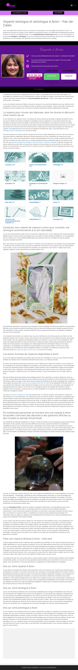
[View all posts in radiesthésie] (39, 212)
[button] (71, 5)
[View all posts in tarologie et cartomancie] (39, 176)
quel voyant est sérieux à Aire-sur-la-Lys (25, 349)
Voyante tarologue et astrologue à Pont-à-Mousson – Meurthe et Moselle (33, 142)
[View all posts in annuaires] (15, 176)
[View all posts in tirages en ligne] (62, 176)
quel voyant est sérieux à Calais (19, 394)
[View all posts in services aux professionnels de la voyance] (15, 212)
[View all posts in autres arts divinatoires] (39, 157)
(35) (10, 165)
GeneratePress (52, 667)
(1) (35, 202)
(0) (58, 219)
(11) (37, 165)
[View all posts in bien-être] (15, 195)
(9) (58, 165)
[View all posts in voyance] (15, 157)
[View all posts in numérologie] (39, 195)
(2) (60, 183)
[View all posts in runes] (62, 195)
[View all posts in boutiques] (62, 212)
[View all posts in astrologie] (62, 157)
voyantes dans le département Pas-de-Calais (35, 383)
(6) (38, 184)
